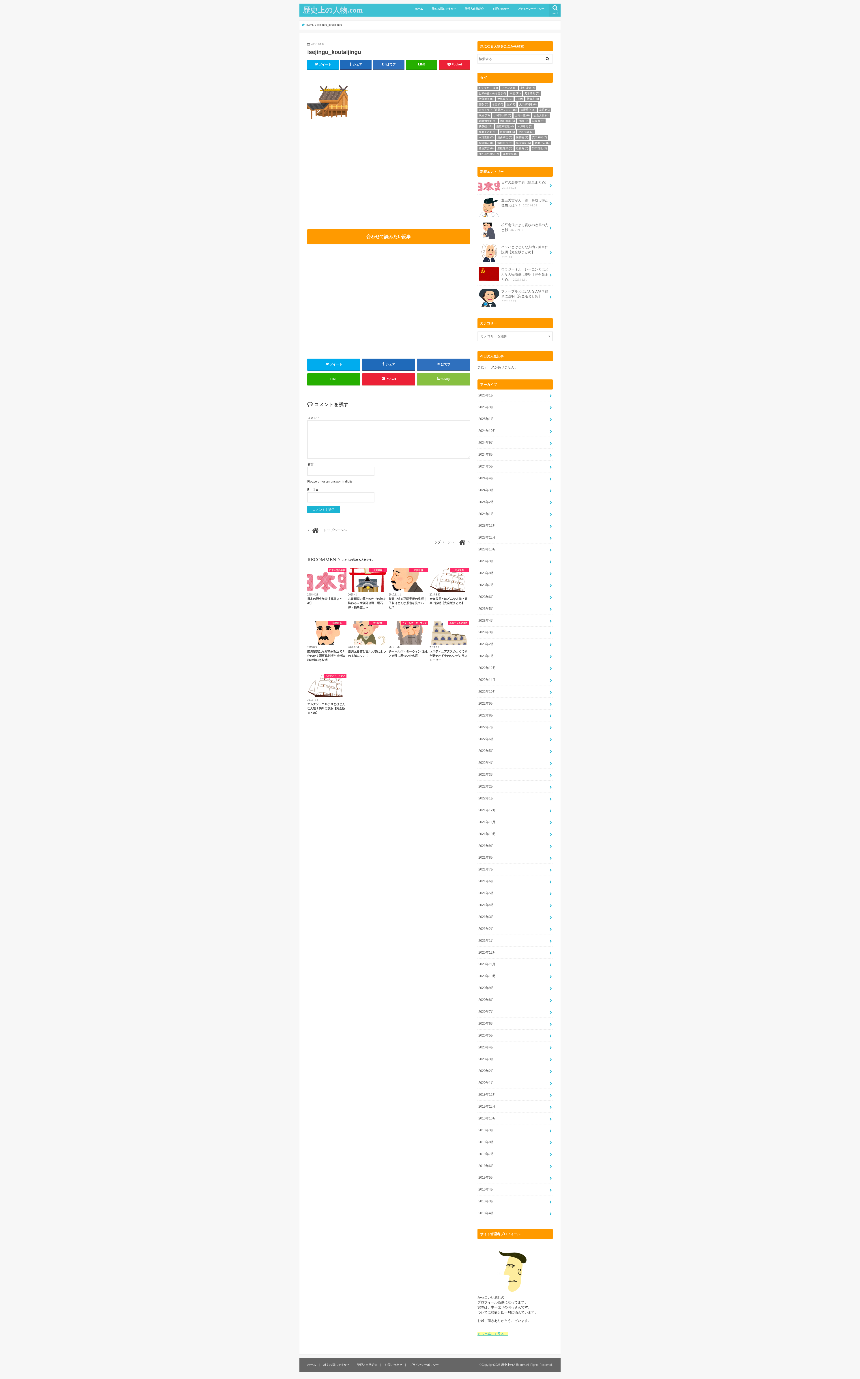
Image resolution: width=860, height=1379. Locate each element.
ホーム (419, 8)
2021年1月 (486, 940)
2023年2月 (486, 644)
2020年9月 (486, 988)
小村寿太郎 (502, 115)
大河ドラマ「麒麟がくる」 (498, 109)
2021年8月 (486, 857)
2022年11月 (486, 680)
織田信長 (504, 143)
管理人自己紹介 (474, 8)
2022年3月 (486, 774)
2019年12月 (487, 1094)
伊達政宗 (504, 98)
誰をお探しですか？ (444, 8)
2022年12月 (487, 668)
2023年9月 (486, 561)
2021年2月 (486, 929)
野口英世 (539, 148)
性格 (523, 121)
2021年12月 (487, 810)
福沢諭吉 (486, 143)
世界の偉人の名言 (492, 93)
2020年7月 (486, 1011)
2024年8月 (486, 454)
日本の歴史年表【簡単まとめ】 (524, 185)
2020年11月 (486, 964)
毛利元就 (526, 132)
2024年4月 (486, 478)
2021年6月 (486, 881)
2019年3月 (486, 1201)
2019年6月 (486, 1166)
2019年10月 (487, 1118)
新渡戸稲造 (505, 126)
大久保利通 (528, 104)
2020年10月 (487, 976)
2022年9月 (486, 703)
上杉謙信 (527, 87)
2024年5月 (486, 466)
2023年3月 (486, 632)
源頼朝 (522, 137)
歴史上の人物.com (333, 10)
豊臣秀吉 (486, 148)
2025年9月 (486, 407)
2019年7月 (486, 1154)
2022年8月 (486, 715)
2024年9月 (486, 442)
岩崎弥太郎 (487, 121)
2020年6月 (486, 1023)
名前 (310, 464)
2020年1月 (486, 1083)
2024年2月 (486, 502)
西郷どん (542, 143)
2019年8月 (486, 1142)
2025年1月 (486, 419)
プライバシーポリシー (531, 8)
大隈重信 (527, 109)
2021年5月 (486, 893)
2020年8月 (486, 1000)
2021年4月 (486, 905)
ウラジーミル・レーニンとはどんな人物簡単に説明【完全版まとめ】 (524, 274)
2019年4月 (486, 1189)
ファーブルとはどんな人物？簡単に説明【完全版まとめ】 (524, 296)
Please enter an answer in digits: (330, 481)
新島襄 (538, 121)
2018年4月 (486, 1213)
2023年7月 (486, 585)
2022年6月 (486, 739)
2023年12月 (487, 525)
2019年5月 (486, 1177)
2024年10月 (487, 431)
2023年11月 (486, 537)
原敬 (483, 104)
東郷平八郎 (487, 132)
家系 (544, 109)
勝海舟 (533, 98)
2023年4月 (486, 620)
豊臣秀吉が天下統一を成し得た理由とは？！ (524, 203)
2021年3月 (486, 917)
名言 (497, 104)
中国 (515, 93)
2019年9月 (486, 1130)
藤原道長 (523, 143)
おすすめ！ (488, 87)
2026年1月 (486, 395)
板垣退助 (507, 132)
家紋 (484, 115)
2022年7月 (486, 727)
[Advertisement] (347, 181)
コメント (313, 418)
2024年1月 (486, 514)
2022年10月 (487, 691)
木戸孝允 (525, 126)
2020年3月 (486, 1059)
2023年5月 (486, 608)
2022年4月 (486, 762)
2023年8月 (486, 573)
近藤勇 (522, 148)
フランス (509, 87)
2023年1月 (486, 656)
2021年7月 (486, 869)
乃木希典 (532, 93)
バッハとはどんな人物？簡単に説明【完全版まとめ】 (524, 252)
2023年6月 (486, 597)
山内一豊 (522, 115)
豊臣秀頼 (504, 148)
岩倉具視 (541, 115)
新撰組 (485, 126)
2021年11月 (486, 822)
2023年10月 (487, 549)
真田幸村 (539, 137)
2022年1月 (486, 798)
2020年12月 (487, 952)
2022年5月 (486, 751)
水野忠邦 (486, 137)
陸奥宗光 (510, 154)
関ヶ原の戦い (489, 154)
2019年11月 (486, 1106)
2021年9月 (486, 846)
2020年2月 (486, 1071)
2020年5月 (486, 1035)
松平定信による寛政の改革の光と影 (524, 227)
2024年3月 (486, 490)
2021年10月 (487, 834)
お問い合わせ (501, 8)
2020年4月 (486, 1047)
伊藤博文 (486, 98)
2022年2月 (486, 786)
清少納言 (504, 137)
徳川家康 (507, 121)
